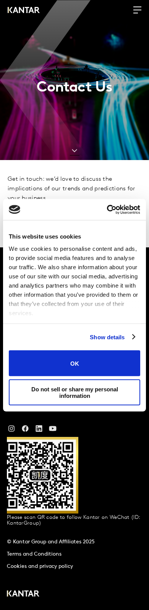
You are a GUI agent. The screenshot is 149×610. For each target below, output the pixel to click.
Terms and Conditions (34, 554)
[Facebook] (25, 430)
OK (74, 363)
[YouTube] (39, 430)
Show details (107, 337)
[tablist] (74, 428)
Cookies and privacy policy (40, 566)
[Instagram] (11, 430)
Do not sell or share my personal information (74, 392)
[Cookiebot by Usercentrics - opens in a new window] (107, 209)
